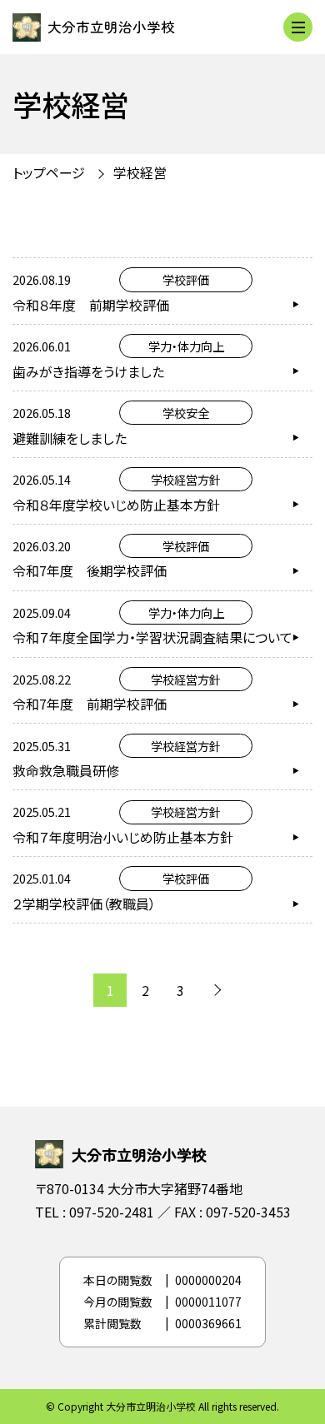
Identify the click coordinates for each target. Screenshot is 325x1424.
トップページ (48, 172)
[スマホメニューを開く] (298, 27)
